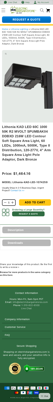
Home (5, 29)
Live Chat (26, 308)
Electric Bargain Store (22, 397)
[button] (3, 9)
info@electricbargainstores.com (30, 302)
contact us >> (17, 190)
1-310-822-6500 (30, 305)
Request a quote (26, 19)
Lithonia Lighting (20, 29)
